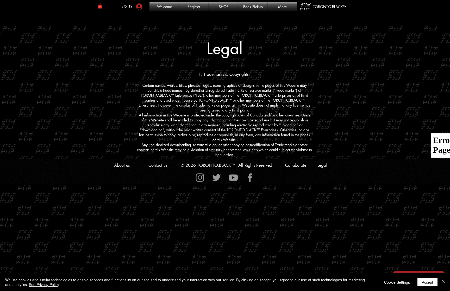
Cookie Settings (397, 282)
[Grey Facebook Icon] (249, 177)
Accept (427, 282)
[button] (99, 6)
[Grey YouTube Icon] (233, 177)
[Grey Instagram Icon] (199, 177)
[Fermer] (444, 282)
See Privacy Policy (44, 284)
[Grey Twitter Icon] (216, 177)
